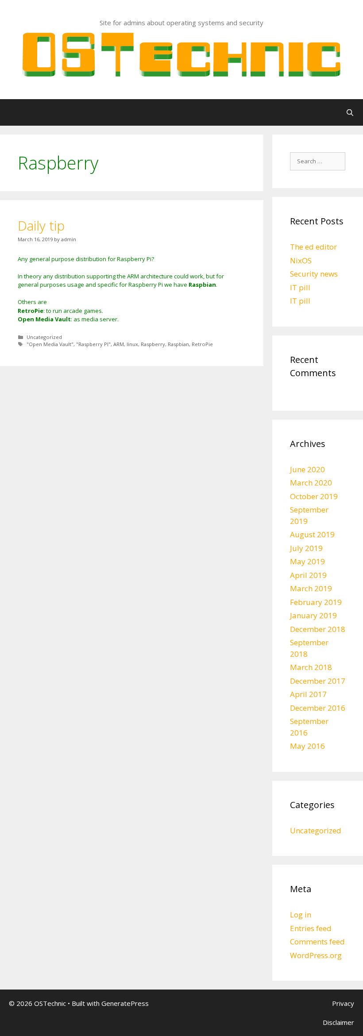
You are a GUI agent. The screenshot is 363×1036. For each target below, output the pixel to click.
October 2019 (314, 496)
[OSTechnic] (181, 54)
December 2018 (317, 629)
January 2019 (313, 615)
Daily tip (41, 225)
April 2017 (308, 694)
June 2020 (307, 469)
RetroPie (202, 344)
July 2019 (306, 548)
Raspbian (178, 344)
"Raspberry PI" (93, 344)
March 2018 (311, 667)
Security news (314, 274)
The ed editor (313, 247)
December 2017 (317, 681)
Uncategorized (44, 337)
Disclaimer (338, 1022)
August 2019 (312, 534)
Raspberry (153, 344)
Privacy (343, 1003)
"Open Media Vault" (50, 344)
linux (132, 344)
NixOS (301, 260)
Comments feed (317, 941)
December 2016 (317, 708)
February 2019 (316, 602)
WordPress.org (316, 955)
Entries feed (311, 928)
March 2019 (311, 588)
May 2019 (307, 561)
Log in (300, 914)
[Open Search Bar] (350, 112)
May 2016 (307, 746)
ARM (118, 344)
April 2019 (308, 575)
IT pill (300, 287)
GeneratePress (125, 1003)
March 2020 (311, 483)
